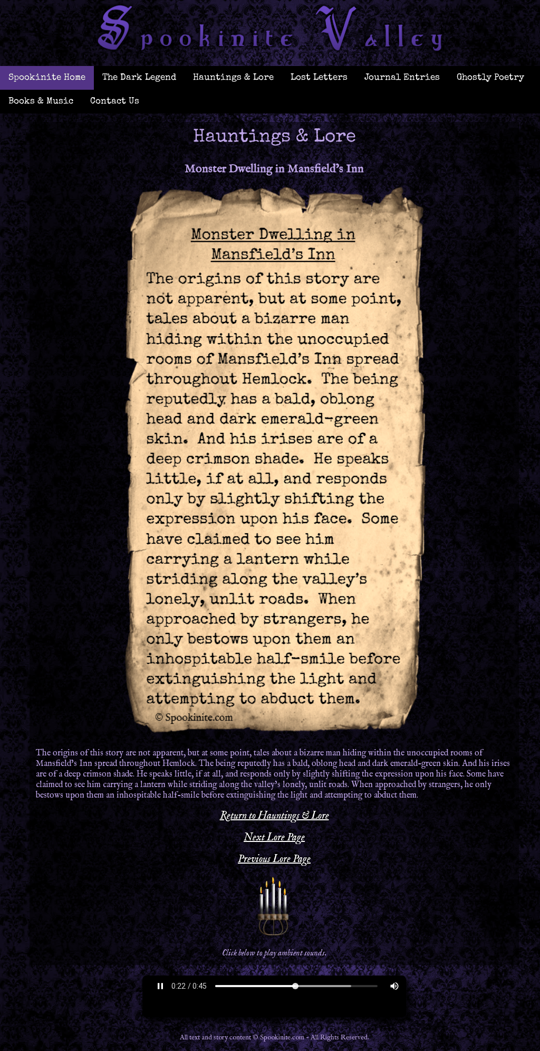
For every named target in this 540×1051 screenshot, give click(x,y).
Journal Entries (402, 77)
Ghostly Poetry (490, 77)
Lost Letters (319, 77)
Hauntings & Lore (233, 77)
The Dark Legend (139, 77)
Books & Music (40, 101)
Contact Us (114, 101)
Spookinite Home (46, 77)
